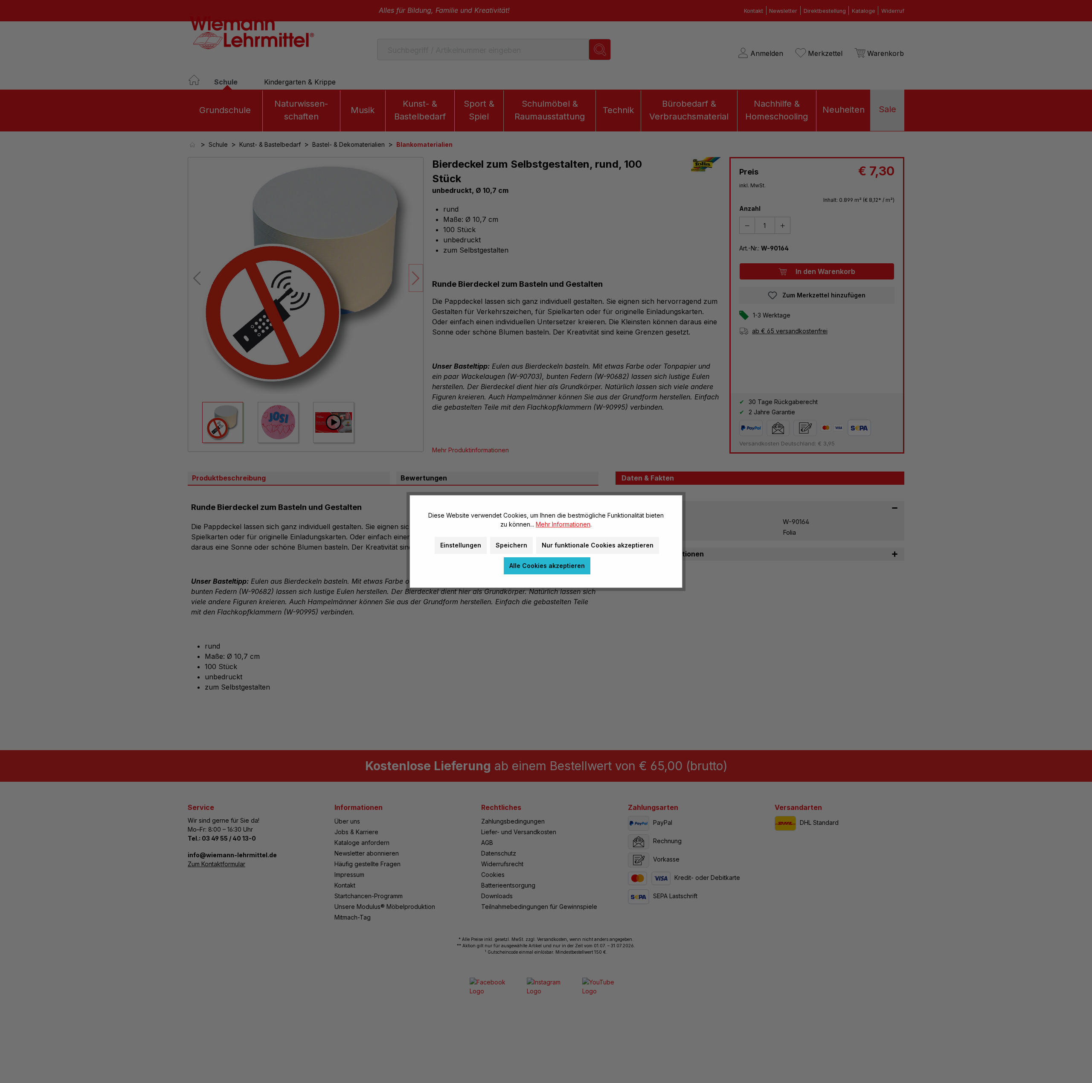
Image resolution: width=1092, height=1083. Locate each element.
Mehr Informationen (563, 524)
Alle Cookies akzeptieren (547, 565)
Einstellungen (460, 545)
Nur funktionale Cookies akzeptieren (597, 545)
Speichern (511, 545)
